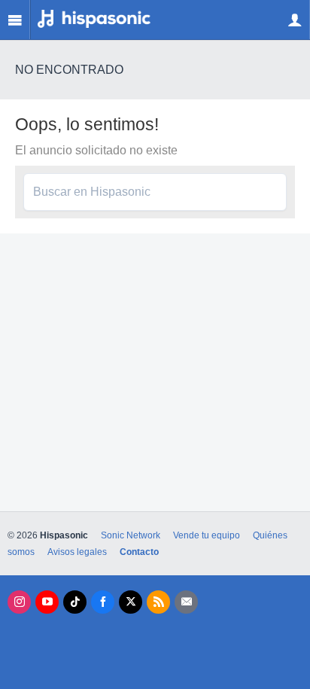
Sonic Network (130, 535)
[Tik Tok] (75, 602)
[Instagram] (19, 602)
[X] (130, 602)
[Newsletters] (186, 602)
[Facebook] (102, 602)
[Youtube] (47, 602)
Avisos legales (77, 552)
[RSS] (158, 602)
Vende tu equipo (206, 535)
